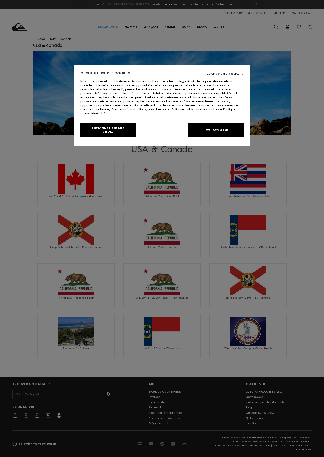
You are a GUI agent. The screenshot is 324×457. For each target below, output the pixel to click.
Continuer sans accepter (224, 73)
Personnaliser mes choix (108, 129)
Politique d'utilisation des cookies (195, 109)
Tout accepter (216, 129)
